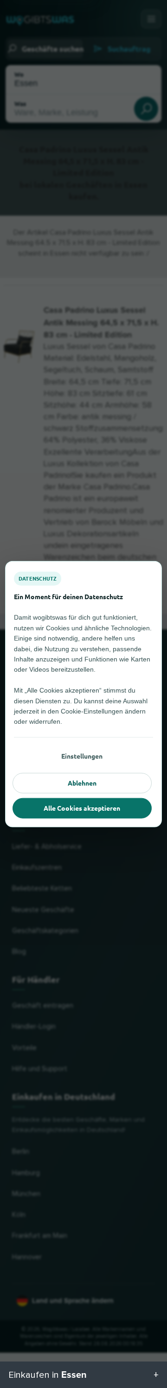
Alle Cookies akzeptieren (82, 808)
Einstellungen (82, 756)
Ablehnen (82, 783)
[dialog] (83, 694)
